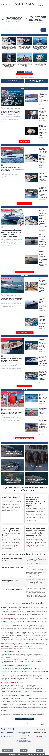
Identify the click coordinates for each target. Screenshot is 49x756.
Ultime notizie (25, 88)
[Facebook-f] (37, 754)
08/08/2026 (42, 403)
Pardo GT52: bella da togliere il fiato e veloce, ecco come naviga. (12, 452)
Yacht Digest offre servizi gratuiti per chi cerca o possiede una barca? (12, 532)
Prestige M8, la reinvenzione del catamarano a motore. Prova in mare (12, 480)
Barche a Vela (4, 278)
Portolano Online (33, 639)
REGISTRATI (41, 5)
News (3, 91)
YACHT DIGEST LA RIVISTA (13, 651)
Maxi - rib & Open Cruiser (25, 336)
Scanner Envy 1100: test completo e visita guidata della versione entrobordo (43, 176)
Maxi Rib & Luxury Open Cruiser (12, 338)
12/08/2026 (42, 268)
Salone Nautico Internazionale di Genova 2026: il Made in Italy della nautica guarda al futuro (11, 113)
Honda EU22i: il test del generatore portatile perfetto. (43, 411)
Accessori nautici (5, 392)
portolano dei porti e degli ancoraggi (37, 81)
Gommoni (3, 338)
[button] (46, 10)
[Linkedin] (32, 754)
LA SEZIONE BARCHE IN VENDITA (16, 696)
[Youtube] (29, 754)
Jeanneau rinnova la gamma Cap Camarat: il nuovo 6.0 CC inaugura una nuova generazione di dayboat (14, 18)
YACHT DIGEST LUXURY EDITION (15, 665)
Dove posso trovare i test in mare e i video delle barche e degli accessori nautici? (35, 532)
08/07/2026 (42, 310)
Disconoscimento (6, 723)
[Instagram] (34, 754)
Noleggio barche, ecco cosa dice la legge (37, 480)
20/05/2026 (42, 434)
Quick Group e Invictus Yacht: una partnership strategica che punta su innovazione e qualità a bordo (43, 426)
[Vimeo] (43, 754)
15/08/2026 (42, 246)
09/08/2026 (16, 409)
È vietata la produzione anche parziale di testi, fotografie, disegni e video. (23, 741)
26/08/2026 (42, 120)
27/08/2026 (42, 104)
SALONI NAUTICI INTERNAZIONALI (8, 93)
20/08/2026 (42, 351)
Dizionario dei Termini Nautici (11, 545)
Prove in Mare (24, 145)
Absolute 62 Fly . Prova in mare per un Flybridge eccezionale (12, 465)
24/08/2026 (42, 167)
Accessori (24, 389)
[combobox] (22, 30)
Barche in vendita (12, 80)
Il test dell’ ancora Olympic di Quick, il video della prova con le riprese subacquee (43, 397)
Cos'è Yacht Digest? (11, 497)
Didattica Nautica (40, 473)
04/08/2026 (42, 416)
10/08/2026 (42, 199)
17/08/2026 (42, 365)
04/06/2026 (42, 328)
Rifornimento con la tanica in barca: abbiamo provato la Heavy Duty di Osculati (11, 414)
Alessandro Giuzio (10, 22)
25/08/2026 (17, 226)
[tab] (12, 496)
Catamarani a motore (5, 147)
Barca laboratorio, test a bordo (15, 392)
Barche (8, 446)
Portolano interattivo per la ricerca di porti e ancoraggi (12, 541)
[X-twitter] (40, 754)
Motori (36, 446)
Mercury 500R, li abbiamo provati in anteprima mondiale (37, 465)
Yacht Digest (5, 500)
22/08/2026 (42, 182)
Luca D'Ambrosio (34, 23)
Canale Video (24, 34)
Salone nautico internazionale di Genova (12, 91)
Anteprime (4, 446)
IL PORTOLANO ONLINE (12, 682)
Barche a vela (25, 275)
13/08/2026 (17, 295)
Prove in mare (17, 147)
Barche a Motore (5, 210)
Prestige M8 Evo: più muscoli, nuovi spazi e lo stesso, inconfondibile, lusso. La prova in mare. (12, 169)
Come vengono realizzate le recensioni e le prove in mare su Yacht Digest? (35, 501)
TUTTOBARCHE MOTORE (12, 461)
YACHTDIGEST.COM (14, 630)
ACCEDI (40, 3)
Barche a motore (24, 207)
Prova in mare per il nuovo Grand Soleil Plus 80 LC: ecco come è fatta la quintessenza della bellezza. (43, 320)
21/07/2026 (42, 293)
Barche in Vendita (14, 643)
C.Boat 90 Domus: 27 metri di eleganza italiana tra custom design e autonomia (43, 239)
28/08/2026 (17, 108)
